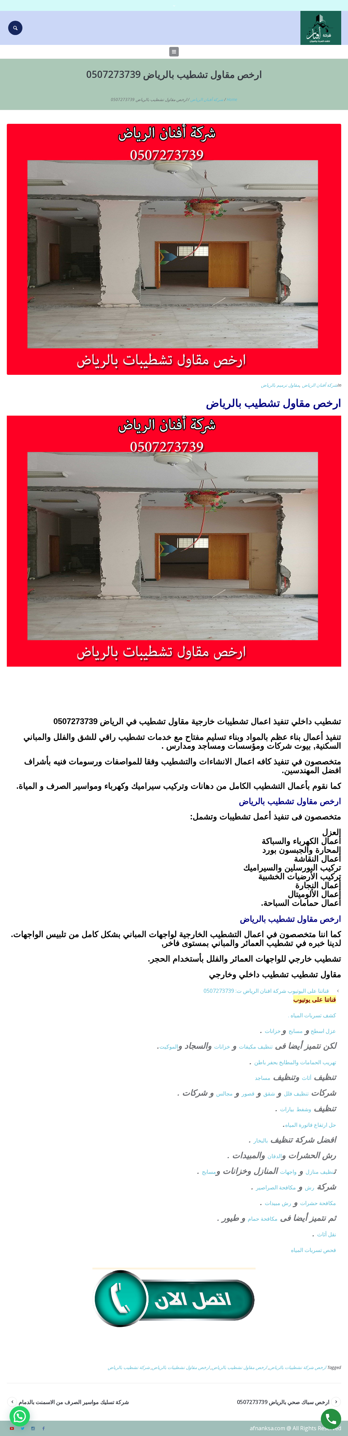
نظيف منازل (320, 1171)
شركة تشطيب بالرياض (129, 1367)
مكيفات (248, 1046)
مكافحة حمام (263, 1218)
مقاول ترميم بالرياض (280, 385)
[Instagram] (33, 1428)
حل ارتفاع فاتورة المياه (310, 1125)
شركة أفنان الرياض (206, 99)
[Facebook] (43, 1428)
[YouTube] (12, 1428)
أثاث (306, 1078)
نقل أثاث (326, 1234)
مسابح (296, 1031)
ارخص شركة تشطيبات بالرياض (297, 1367)
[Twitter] (22, 1428)
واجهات (288, 1171)
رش (309, 1187)
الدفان (274, 1156)
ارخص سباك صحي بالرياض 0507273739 (283, 1402)
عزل (331, 1031)
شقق (269, 1093)
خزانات (273, 1031)
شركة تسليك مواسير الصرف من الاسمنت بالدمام (74, 1402)
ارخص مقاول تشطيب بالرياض (239, 1367)
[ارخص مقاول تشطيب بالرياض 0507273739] (174, 248)
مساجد (263, 1078)
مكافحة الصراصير (276, 1187)
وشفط (303, 1109)
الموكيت (168, 1046)
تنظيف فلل (296, 1093)
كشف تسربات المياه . (312, 1015)
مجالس (224, 1093)
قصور (248, 1093)
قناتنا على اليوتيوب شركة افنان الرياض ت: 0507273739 (266, 991)
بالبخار (261, 1140)
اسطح (317, 1031)
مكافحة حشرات (318, 1203)
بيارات (287, 1109)
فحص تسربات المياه (313, 1250)
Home (232, 99)
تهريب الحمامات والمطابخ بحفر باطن (295, 1062)
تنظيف (265, 1046)
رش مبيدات (278, 1203)
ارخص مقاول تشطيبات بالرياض (181, 1367)
